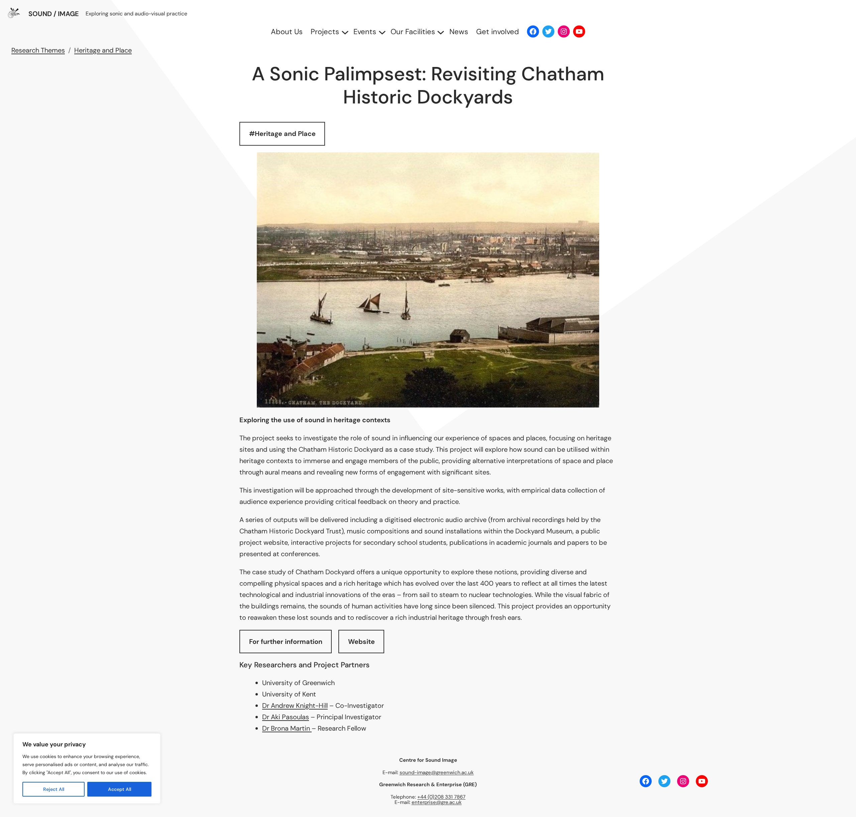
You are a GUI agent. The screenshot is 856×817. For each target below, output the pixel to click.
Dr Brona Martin (287, 728)
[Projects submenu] (343, 31)
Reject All (53, 789)
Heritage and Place (103, 50)
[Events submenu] (380, 31)
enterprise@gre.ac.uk (437, 802)
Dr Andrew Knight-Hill (295, 705)
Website (361, 641)
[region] (86, 768)
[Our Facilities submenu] (439, 31)
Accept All (119, 789)
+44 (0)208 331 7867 (441, 797)
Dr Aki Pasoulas (285, 717)
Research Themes (38, 50)
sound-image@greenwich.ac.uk (437, 772)
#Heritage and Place (282, 133)
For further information (285, 641)
